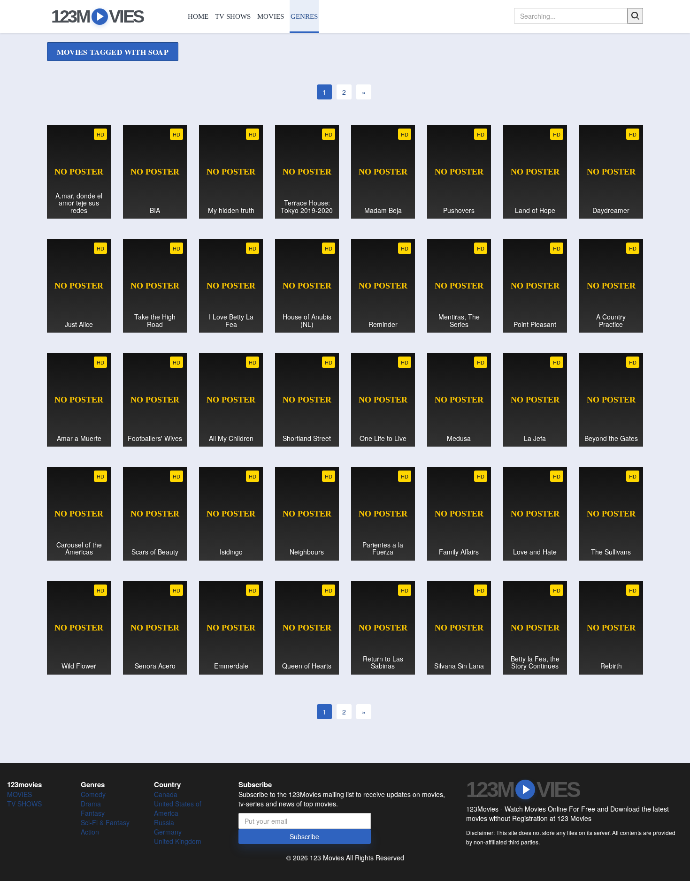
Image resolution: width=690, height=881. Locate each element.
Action (90, 831)
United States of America (177, 808)
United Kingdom (177, 841)
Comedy (93, 794)
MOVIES (270, 16)
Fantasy (93, 813)
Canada (165, 794)
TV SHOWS (233, 16)
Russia (164, 822)
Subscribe (304, 836)
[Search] (635, 16)
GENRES (304, 16)
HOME (198, 16)
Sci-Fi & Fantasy (105, 822)
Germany (168, 831)
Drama (91, 803)
